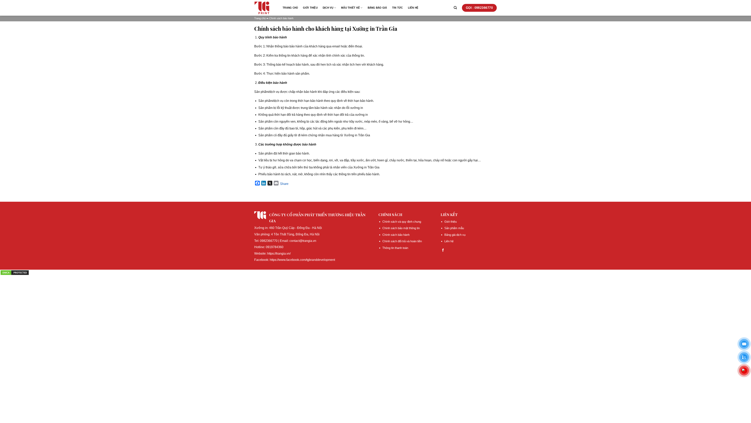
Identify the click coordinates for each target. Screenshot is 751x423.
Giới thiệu (310, 7)
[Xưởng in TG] (265, 8)
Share (284, 183)
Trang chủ (290, 7)
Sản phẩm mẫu (454, 228)
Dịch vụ (328, 7)
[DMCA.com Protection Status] (14, 272)
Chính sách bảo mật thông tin (401, 228)
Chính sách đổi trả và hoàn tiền (402, 241)
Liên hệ (413, 7)
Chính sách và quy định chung (401, 221)
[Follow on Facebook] (443, 250)
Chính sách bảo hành (396, 234)
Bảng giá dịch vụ (454, 234)
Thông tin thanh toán (395, 247)
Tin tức (397, 7)
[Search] (455, 8)
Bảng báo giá (377, 7)
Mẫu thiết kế (350, 7)
